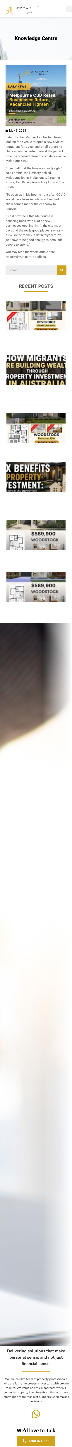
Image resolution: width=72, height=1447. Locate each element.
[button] (69, 9)
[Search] (61, 270)
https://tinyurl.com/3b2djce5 (26, 257)
